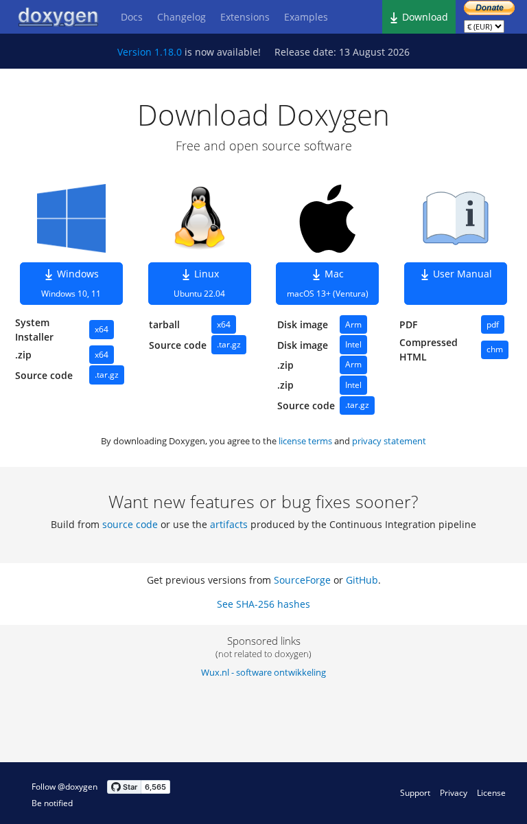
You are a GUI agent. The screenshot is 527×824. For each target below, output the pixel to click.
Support (415, 793)
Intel (353, 344)
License (491, 793)
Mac (327, 283)
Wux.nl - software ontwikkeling (263, 672)
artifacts (229, 524)
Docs (132, 16)
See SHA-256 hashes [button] (263, 603)
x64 (101, 329)
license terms (305, 441)
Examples (306, 16)
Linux (199, 283)
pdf (493, 324)
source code (130, 524)
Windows (71, 283)
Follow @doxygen (64, 786)
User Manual (461, 273)
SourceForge (302, 579)
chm (495, 349)
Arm (353, 324)
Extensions (245, 16)
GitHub (362, 579)
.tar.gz (107, 374)
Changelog (181, 16)
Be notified (52, 803)
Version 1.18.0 (149, 51)
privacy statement (389, 441)
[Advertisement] (439, 693)
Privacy (453, 793)
